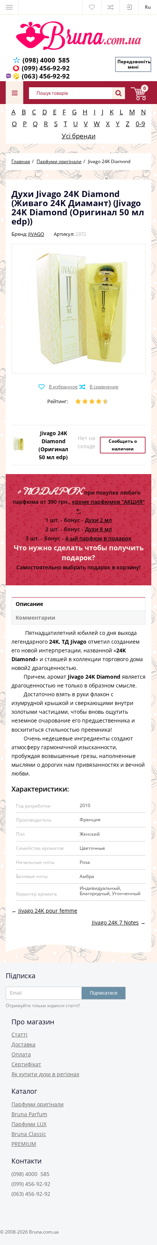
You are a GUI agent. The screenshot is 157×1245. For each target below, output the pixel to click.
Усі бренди (79, 135)
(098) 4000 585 (46, 60)
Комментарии (35, 617)
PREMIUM (23, 1143)
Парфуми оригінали (37, 1104)
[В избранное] (58, 386)
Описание (29, 603)
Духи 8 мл (98, 529)
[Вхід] (129, 7)
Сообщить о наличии (123, 445)
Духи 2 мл (98, 520)
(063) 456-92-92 (46, 76)
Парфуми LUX (28, 1124)
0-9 (140, 123)
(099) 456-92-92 (46, 68)
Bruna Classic (28, 1134)
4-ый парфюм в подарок (98, 538)
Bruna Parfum (29, 1114)
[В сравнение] (99, 386)
